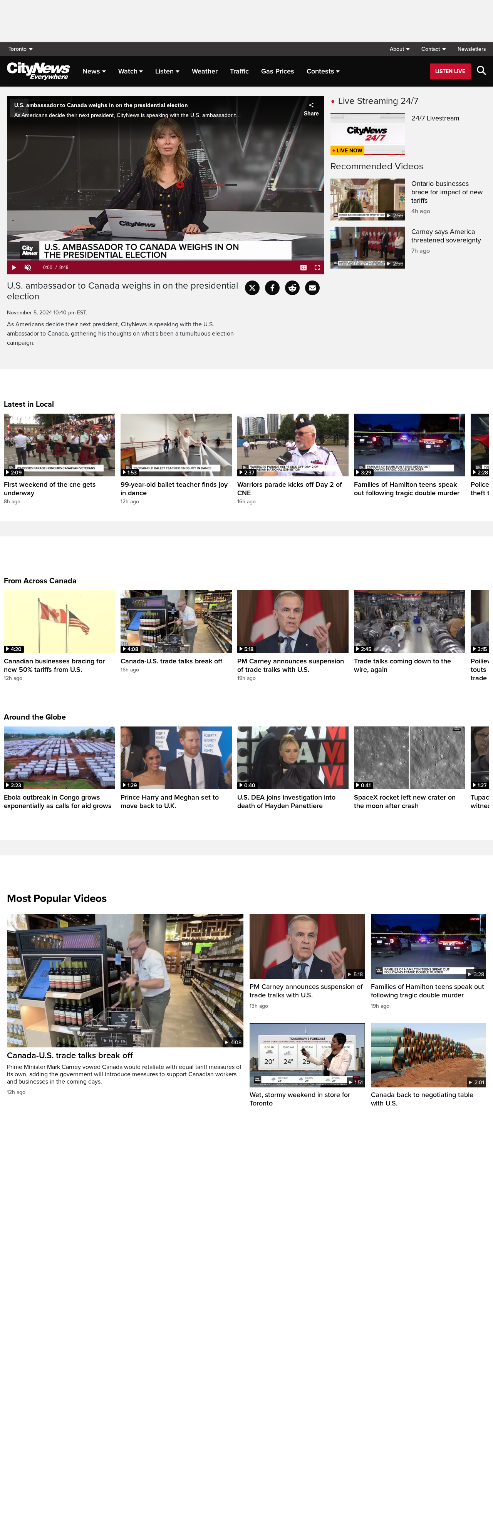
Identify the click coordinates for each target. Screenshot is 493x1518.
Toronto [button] (17, 49)
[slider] (165, 260)
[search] (481, 71)
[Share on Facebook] (272, 288)
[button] (400, 49)
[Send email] (312, 288)
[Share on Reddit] (292, 288)
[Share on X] (252, 288)
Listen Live (450, 71)
